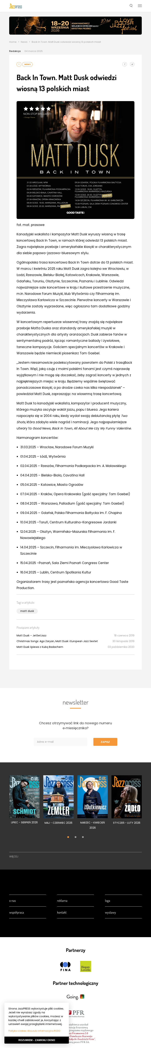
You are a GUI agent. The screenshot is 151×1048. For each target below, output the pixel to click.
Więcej (13, 856)
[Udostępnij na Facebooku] (124, 64)
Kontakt (61, 912)
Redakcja (15, 51)
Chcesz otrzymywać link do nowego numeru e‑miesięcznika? (75, 725)
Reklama (62, 900)
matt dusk (27, 611)
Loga (107, 900)
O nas (12, 900)
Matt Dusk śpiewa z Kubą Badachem (40, 647)
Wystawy (110, 912)
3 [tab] (83, 837)
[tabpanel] (24, 801)
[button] (131, 6)
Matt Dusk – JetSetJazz (31, 635)
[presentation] (15, 5)
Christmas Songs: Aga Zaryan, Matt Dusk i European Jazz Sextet (57, 641)
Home (13, 42)
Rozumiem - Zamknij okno (36, 1040)
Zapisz (105, 741)
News (24, 42)
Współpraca (16, 912)
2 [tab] (75, 837)
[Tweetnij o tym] (132, 64)
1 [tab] (68, 837)
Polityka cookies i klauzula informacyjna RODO (34, 1030)
